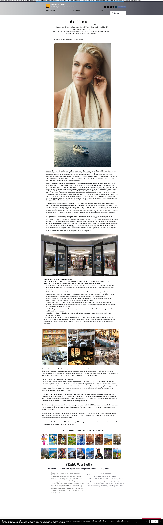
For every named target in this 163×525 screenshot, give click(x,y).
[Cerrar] (161, 521)
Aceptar (154, 522)
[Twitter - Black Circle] (108, 7)
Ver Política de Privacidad (57, 523)
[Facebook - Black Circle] (105, 7)
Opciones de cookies (141, 522)
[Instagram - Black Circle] (113, 7)
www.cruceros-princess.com (65, 424)
